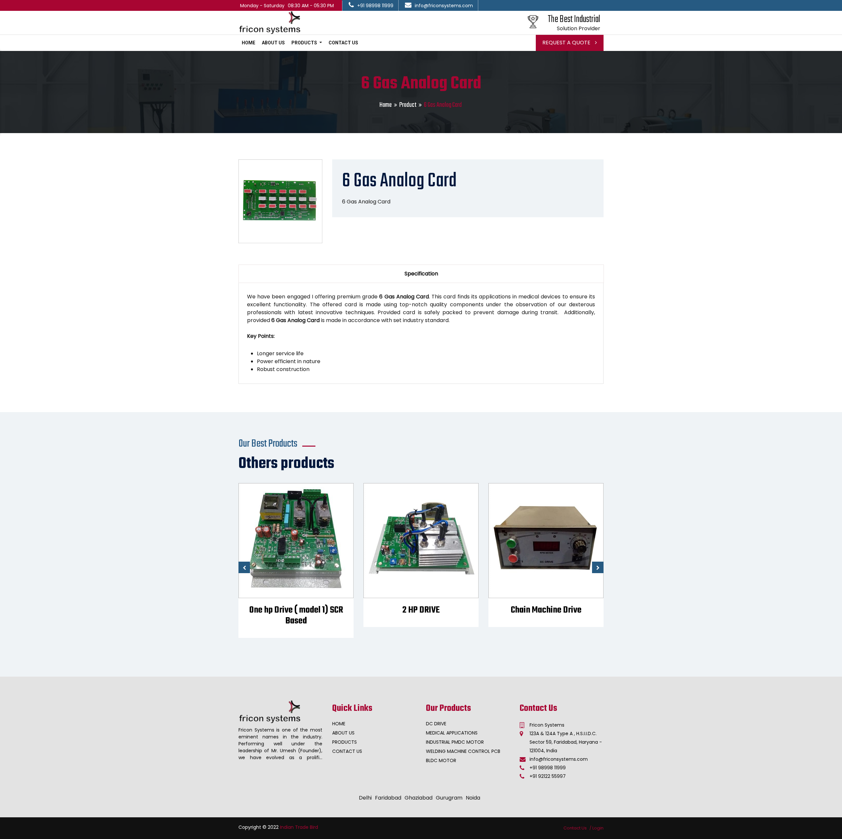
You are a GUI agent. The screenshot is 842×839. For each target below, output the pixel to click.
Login (598, 828)
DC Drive (436, 723)
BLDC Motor (441, 760)
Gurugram (449, 798)
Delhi (365, 798)
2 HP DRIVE (421, 610)
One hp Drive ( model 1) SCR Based (296, 615)
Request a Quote (567, 42)
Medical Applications (452, 733)
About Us (273, 42)
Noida (473, 798)
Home (248, 42)
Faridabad (388, 798)
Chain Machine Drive (546, 610)
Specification (421, 273)
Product (407, 105)
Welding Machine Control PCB (463, 751)
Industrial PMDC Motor (455, 742)
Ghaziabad (419, 798)
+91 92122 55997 (548, 776)
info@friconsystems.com (444, 5)
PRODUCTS (304, 42)
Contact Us (343, 42)
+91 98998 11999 (375, 5)
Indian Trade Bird (299, 827)
